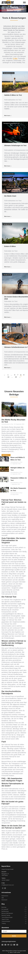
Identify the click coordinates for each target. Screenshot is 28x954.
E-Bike (15, 58)
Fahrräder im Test (7, 224)
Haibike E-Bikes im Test (13, 95)
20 (16, 377)
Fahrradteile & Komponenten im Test (11, 123)
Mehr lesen (7, 115)
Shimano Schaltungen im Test (15, 145)
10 (8, 377)
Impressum (4, 899)
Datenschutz (5, 895)
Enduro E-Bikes (10, 246)
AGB (3, 897)
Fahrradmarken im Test (8, 73)
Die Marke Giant (10, 196)
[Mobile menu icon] (24, 2)
